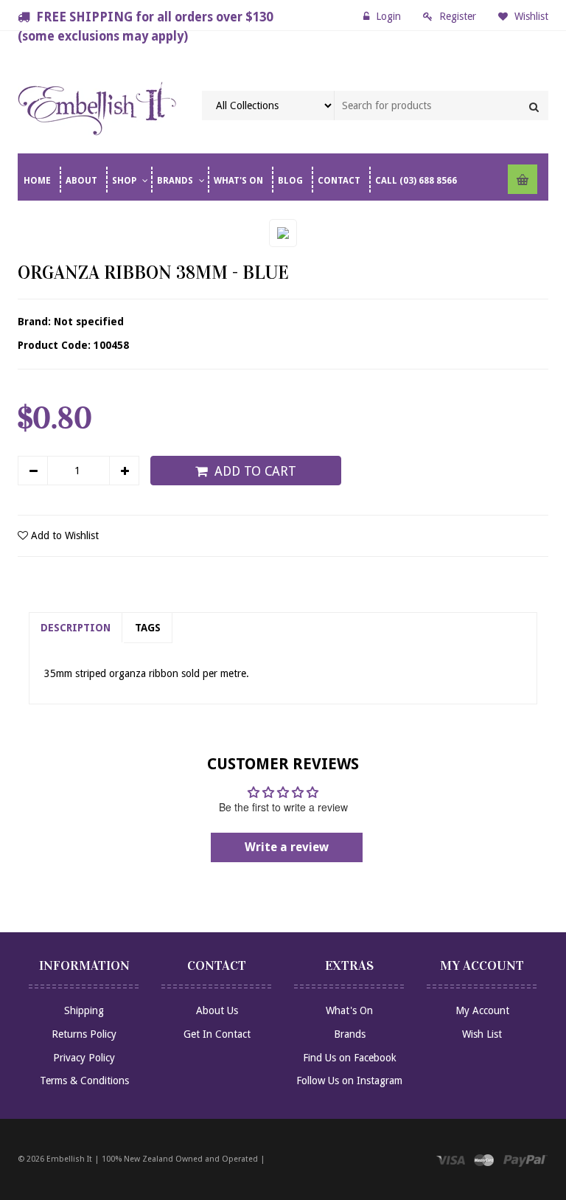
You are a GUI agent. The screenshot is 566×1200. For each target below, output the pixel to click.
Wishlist (529, 16)
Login (388, 16)
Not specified (89, 321)
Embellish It (69, 1159)
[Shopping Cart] (522, 179)
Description (76, 628)
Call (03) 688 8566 (416, 181)
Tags (148, 628)
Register (457, 16)
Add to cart (255, 471)
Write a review (287, 847)
